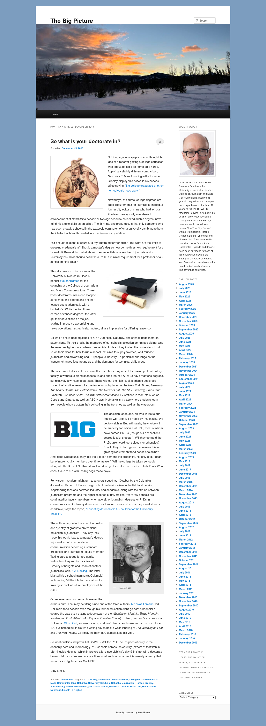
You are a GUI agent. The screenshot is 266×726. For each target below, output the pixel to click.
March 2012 (186, 539)
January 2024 (187, 412)
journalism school (98, 686)
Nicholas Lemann (142, 604)
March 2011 (186, 589)
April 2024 (185, 399)
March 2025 (186, 354)
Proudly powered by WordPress (133, 712)
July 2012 (184, 531)
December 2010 (188, 597)
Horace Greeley (144, 683)
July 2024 (184, 387)
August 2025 (186, 333)
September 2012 (188, 523)
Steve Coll (70, 623)
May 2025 (184, 346)
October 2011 (187, 560)
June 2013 (185, 510)
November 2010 (188, 601)
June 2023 (185, 436)
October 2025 (187, 325)
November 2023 (188, 416)
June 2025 (185, 341)
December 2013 (188, 494)
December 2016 (188, 473)
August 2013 (186, 502)
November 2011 (188, 556)
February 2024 (187, 407)
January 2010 (187, 638)
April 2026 (185, 300)
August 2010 (186, 609)
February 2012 (187, 543)
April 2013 (185, 515)
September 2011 (188, 564)
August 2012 (186, 527)
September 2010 (188, 605)
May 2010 (184, 622)
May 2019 (184, 461)
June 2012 (185, 535)
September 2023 (188, 424)
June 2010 (185, 617)
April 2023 (185, 444)
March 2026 (186, 304)
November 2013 (188, 498)
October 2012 (187, 519)
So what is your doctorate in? (85, 141)
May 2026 (184, 296)
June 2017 (185, 469)
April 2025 (185, 350)
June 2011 (185, 576)
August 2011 (186, 568)
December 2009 (188, 642)
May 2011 (184, 580)
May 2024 (184, 395)
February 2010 (187, 634)
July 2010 (184, 613)
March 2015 (186, 482)
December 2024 (188, 366)
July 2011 (184, 572)
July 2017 (184, 465)
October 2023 (187, 420)
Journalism (56, 686)
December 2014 (188, 486)
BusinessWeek (120, 679)
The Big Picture (71, 20)
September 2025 (188, 329)
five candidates (69, 281)
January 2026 (187, 313)
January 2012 (187, 547)
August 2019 (186, 457)
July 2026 (184, 288)
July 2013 (184, 506)
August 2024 (186, 383)
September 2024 (188, 379)
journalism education (75, 686)
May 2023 (184, 440)
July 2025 (184, 337)
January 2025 (187, 362)
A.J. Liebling (79, 571)
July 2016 (184, 477)
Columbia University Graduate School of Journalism (106, 683)
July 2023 (184, 432)
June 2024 (185, 391)
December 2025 (188, 317)
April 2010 (185, 626)
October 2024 (187, 374)
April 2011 (185, 585)
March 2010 (186, 630)
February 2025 (187, 358)
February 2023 (187, 453)
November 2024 (188, 370)
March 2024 (186, 403)
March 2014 (186, 490)
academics (67, 679)
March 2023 (186, 449)
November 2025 (188, 321)
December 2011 (188, 552)
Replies (77, 690)
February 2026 (187, 309)
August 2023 (186, 428)
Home (54, 114)
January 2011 (187, 593)
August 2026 (186, 284)
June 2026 (185, 292)
